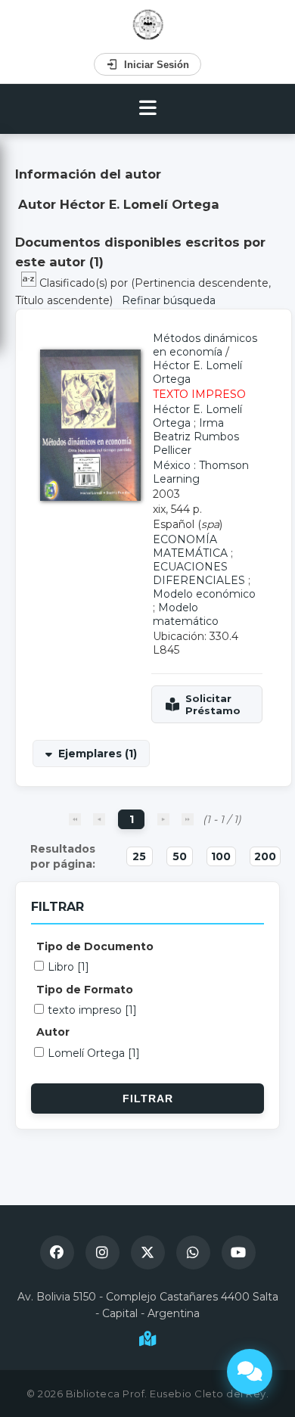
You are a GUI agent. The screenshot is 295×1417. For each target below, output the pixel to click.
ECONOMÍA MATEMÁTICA (190, 546)
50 (179, 856)
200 (265, 856)
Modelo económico (204, 594)
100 (221, 856)
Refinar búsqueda (169, 300)
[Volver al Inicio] (148, 25)
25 (139, 856)
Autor (53, 1032)
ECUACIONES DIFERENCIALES (199, 573)
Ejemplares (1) (97, 753)
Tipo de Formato (84, 989)
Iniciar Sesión (156, 64)
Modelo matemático (186, 614)
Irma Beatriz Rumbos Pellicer (196, 436)
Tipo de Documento (95, 946)
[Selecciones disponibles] (30, 283)
